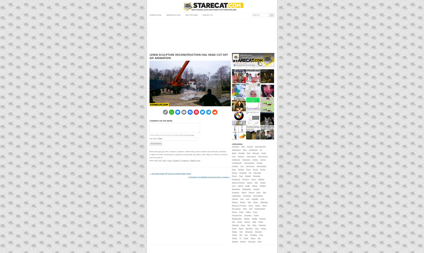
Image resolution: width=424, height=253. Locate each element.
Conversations (249, 163)
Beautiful (241, 153)
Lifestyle (235, 199)
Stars (257, 228)
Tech (241, 232)
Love (262, 199)
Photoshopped (260, 209)
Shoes (260, 222)
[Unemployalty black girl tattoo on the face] (267, 90)
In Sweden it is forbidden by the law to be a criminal (209, 177)
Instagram (235, 192)
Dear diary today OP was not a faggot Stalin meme (170, 174)
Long (247, 199)
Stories (263, 228)
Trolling (234, 238)
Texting (234, 235)
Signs (243, 225)
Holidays (263, 186)
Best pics (256, 153)
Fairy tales (257, 173)
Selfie (254, 222)
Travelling (253, 235)
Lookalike (255, 199)
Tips (240, 235)
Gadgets (261, 179)
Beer (248, 153)
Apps (245, 150)
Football (248, 176)
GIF (160, 161)
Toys (246, 235)
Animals (250, 147)
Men (249, 202)
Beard (234, 153)
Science (247, 222)
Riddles (254, 219)
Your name (153, 139)
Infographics (246, 189)
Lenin (169, 161)
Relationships (237, 219)
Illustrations (236, 189)
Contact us (208, 15)
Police (241, 212)
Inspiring (256, 189)
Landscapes (236, 196)
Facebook (243, 173)
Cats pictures (263, 156)
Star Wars (249, 228)
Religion (247, 219)
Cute (242, 166)
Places (234, 212)
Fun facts (245, 179)
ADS (243, 147)
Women (243, 242)
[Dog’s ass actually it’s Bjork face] (253, 90)
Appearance (236, 150)
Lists (242, 199)
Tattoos (234, 232)
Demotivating (261, 166)
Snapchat (262, 225)
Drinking (241, 169)
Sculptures (185, 161)
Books (263, 153)
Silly (248, 225)
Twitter (246, 238)
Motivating (264, 202)
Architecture (253, 150)
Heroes (254, 186)
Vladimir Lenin (195, 161)
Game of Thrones (238, 183)
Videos (253, 238)
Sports (241, 228)
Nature (257, 205)
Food (241, 176)
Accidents (235, 147)
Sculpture (176, 161)
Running (262, 219)
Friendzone (236, 179)
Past (250, 209)
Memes (243, 202)
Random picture (173, 15)
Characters (246, 160)
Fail (250, 173)
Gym (234, 186)
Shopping (235, 225)
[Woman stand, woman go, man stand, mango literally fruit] (239, 133)
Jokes (258, 192)
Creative (235, 166)
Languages (247, 196)
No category (236, 209)
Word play (251, 242)
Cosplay (260, 163)
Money (255, 202)
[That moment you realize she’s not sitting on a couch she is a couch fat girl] (239, 104)
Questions (247, 215)
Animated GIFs (260, 147)
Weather (235, 242)
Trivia (261, 235)
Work (259, 242)
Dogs (234, 169)
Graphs (263, 183)
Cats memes (251, 156)
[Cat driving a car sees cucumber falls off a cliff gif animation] (267, 118)
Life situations (258, 196)
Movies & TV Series (239, 205)
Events (262, 169)
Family (234, 176)
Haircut (240, 186)
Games (249, 183)
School (239, 222)
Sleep (254, 225)
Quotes (256, 215)
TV (240, 238)
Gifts (256, 183)
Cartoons (241, 156)
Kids (264, 192)
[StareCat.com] (212, 6)
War (259, 238)
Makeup (235, 202)
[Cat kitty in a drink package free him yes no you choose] (239, 76)
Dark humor (250, 166)
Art (261, 150)
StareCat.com (155, 15)
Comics (263, 160)
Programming (237, 215)
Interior (243, 192)
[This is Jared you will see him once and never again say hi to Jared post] (253, 133)
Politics (248, 212)
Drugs (248, 169)
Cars (234, 156)
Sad (233, 222)
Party (245, 209)
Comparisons (237, 163)
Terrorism (258, 232)
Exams (234, 173)
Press (255, 212)
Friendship (256, 176)
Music (251, 205)
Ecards (255, 169)
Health (247, 186)
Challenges (236, 160)
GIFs (164, 161)
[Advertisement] (212, 34)
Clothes (255, 160)
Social (234, 228)
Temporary (249, 232)
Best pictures (192, 15)
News (264, 205)
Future (253, 179)
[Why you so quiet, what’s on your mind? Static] (253, 118)
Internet (251, 192)
